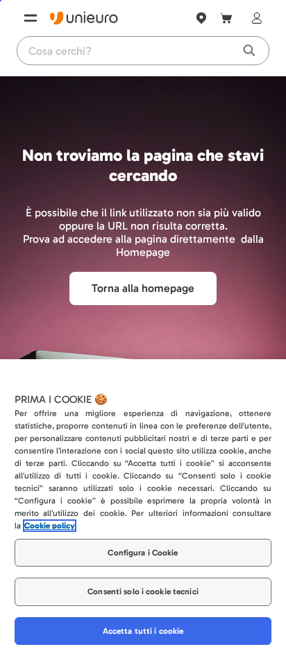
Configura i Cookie (143, 553)
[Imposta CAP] (201, 18)
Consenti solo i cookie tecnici (143, 591)
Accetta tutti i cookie (143, 631)
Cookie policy (49, 525)
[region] (143, 507)
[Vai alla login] (254, 18)
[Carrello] (226, 18)
